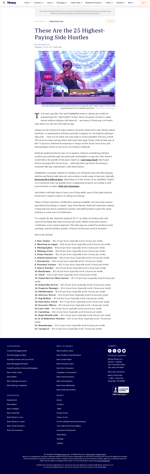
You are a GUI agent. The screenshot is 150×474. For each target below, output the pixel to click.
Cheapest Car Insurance (66, 372)
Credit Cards (75, 3)
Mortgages (61, 3)
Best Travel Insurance (16, 426)
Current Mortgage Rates (17, 351)
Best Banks (12, 377)
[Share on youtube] (124, 351)
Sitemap (60, 439)
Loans (49, 3)
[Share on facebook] (110, 351)
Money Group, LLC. (63, 454)
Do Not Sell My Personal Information (71, 422)
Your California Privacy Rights (69, 426)
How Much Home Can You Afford (20, 359)
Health (108, 3)
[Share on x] (114, 351)
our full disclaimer (103, 461)
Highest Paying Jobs (56, 21)
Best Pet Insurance (15, 430)
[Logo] (11, 3)
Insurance (38, 3)
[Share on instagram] (119, 351)
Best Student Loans (65, 351)
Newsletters (12, 400)
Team (59, 409)
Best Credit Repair (64, 359)
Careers (60, 443)
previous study (90, 160)
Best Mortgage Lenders (16, 355)
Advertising (61, 435)
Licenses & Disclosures (66, 430)
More (130, 3)
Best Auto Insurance (65, 368)
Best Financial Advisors (66, 390)
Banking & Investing (93, 3)
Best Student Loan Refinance (69, 355)
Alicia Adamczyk (43, 44)
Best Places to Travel (16, 422)
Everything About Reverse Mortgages (22, 368)
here (104, 467)
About (59, 400)
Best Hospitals (13, 413)
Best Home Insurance (65, 377)
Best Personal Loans (65, 364)
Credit (26, 3)
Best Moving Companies (17, 385)
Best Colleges (13, 409)
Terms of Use (62, 417)
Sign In (144, 3)
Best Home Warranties (66, 385)
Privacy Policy (62, 413)
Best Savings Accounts (17, 381)
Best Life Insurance (65, 381)
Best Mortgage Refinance (17, 364)
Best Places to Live (15, 417)
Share (111, 21)
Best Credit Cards (14, 372)
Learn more (95, 13)
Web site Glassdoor (68, 186)
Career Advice (40, 21)
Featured (119, 3)
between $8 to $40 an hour (49, 179)
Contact (60, 404)
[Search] (4, 3)
